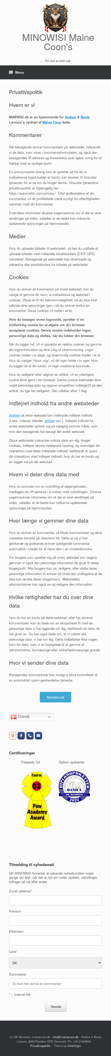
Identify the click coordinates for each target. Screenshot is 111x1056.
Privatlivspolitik (40, 1040)
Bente (85, 116)
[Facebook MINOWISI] (21, 735)
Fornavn (15, 905)
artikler (50, 420)
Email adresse (20, 885)
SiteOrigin (74, 1040)
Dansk (23, 717)
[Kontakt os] (38, 735)
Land (12, 946)
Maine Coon (51, 122)
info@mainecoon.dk (65, 1031)
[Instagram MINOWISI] (12, 735)
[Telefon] (30, 735)
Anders (70, 116)
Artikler (14, 415)
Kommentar (17, 969)
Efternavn (16, 925)
